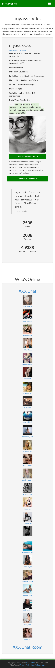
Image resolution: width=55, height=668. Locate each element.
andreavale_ (27, 610)
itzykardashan (27, 552)
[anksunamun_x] (27, 531)
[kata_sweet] (27, 459)
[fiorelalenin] (27, 589)
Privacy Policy (25, 665)
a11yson (27, 624)
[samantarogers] (27, 387)
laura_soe (27, 408)
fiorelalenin (27, 596)
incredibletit (27, 422)
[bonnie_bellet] (27, 358)
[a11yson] (27, 618)
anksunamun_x (27, 538)
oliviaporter (27, 451)
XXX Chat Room (27, 647)
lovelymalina (27, 321)
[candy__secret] (27, 473)
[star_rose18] (27, 300)
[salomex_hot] (27, 560)
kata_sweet (27, 465)
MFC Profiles (9, 3)
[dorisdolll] (27, 372)
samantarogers (27, 393)
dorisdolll (27, 379)
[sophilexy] (27, 633)
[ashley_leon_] (27, 343)
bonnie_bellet (27, 364)
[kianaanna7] (27, 488)
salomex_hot (27, 567)
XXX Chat (27, 291)
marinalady (27, 335)
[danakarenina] (27, 575)
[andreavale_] (27, 604)
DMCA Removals (38, 665)
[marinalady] (27, 329)
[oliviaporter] (27, 445)
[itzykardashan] (27, 546)
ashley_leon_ (27, 350)
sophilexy (27, 639)
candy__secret (27, 480)
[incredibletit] (27, 416)
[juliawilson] (27, 517)
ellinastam (27, 509)
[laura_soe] (27, 401)
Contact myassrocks (27, 156)
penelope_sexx (27, 437)
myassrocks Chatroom (17, 50)
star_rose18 (27, 306)
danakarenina (27, 581)
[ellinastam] (27, 502)
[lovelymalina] (27, 314)
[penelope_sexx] (27, 430)
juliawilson (28, 523)
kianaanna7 (27, 494)
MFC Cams (30, 663)
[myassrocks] (27, 134)
